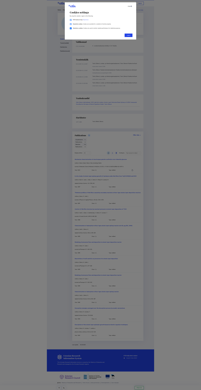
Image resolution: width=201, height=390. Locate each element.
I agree (128, 35)
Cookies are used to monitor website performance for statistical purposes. (96, 28)
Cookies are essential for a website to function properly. (92, 24)
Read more (85, 20)
